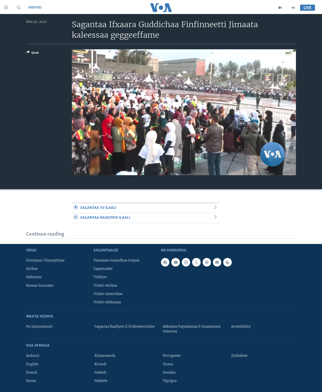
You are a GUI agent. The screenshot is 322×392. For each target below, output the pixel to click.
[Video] (280, 7)
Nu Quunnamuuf (39, 326)
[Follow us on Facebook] (165, 262)
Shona (168, 364)
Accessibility (241, 326)
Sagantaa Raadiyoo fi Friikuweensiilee (124, 326)
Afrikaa (32, 269)
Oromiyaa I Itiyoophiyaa (45, 260)
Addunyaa (34, 277)
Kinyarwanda (104, 356)
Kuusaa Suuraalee (40, 286)
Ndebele (100, 381)
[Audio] (293, 7)
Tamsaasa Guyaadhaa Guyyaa (116, 260)
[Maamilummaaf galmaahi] (217, 262)
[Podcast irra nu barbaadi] (207, 262)
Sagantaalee (103, 269)
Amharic (32, 356)
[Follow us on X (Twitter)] (196, 262)
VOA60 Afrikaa (105, 286)
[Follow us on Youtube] (175, 262)
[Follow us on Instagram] (186, 262)
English (32, 364)
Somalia (169, 372)
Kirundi (100, 364)
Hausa (31, 381)
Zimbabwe (239, 356)
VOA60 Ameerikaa (108, 294)
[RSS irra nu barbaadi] (227, 262)
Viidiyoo (34, 7)
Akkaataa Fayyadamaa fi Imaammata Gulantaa (191, 329)
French (31, 372)
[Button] (32, 53)
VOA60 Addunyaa (107, 302)
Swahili (100, 372)
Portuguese (171, 356)
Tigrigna (170, 381)
